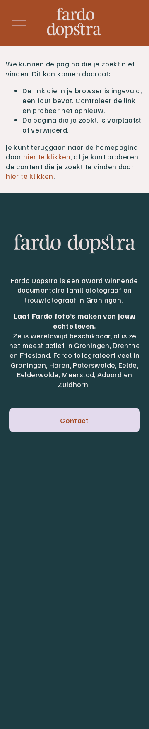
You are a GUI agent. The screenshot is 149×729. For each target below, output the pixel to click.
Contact (74, 420)
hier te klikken (46, 156)
